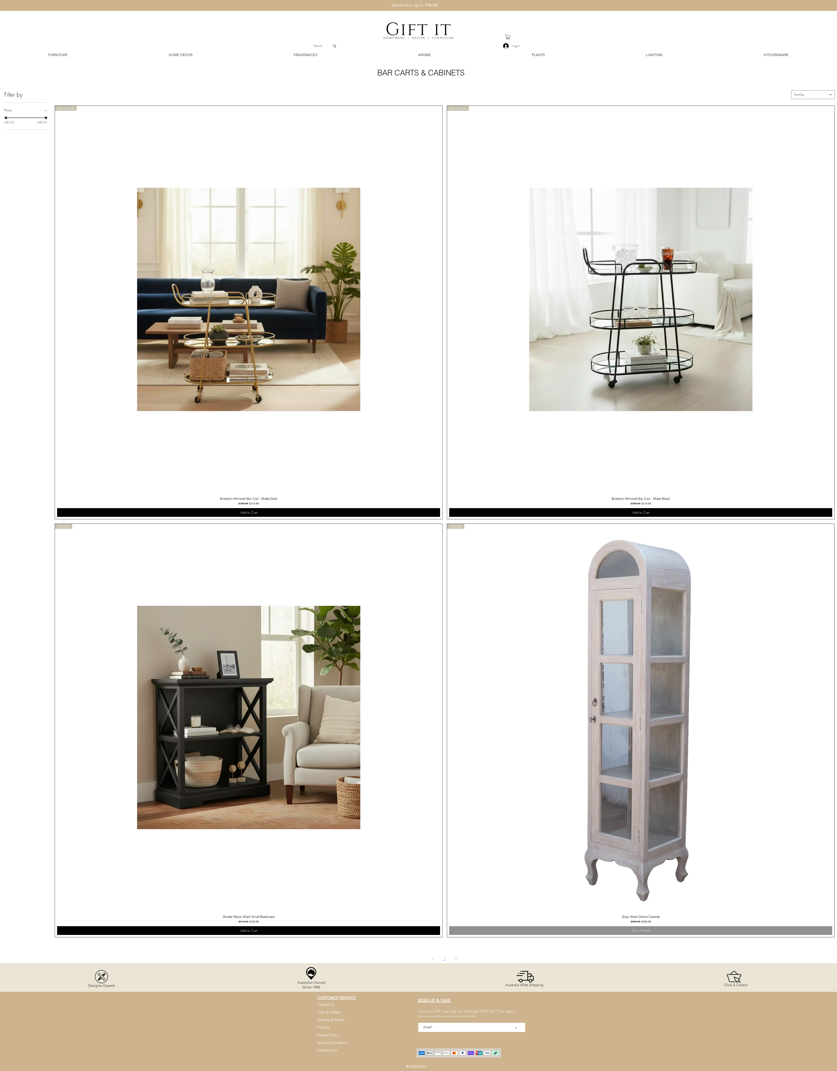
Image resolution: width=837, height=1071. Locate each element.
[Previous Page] (433, 958)
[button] (508, 36)
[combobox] (813, 94)
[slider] (6, 117)
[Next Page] (456, 958)
